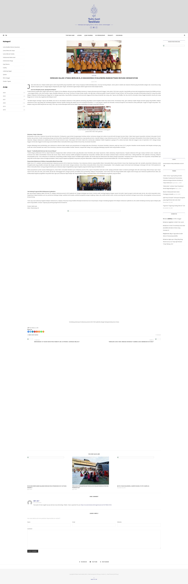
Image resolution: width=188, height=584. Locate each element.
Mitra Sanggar (6, 78)
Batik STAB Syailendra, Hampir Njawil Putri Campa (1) (133, 486)
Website (119, 522)
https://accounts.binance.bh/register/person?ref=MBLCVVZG (96, 505)
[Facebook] (28, 332)
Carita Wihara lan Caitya (9, 50)
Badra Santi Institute (33, 335)
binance (165, 225)
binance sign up (168, 239)
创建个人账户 (36, 500)
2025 (4, 92)
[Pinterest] (35, 332)
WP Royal (116, 574)
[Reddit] (37, 332)
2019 (4, 106)
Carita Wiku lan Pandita (8, 54)
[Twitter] (30, 332)
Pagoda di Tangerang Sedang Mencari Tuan (174, 205)
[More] (43, 332)
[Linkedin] (33, 332)
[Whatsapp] (41, 332)
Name (28, 522)
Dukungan (119, 35)
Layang (79, 35)
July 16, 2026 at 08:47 (37, 502)
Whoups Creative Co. (101, 574)
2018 (4, 109)
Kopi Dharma (6, 64)
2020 (4, 103)
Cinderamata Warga (8, 60)
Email (73, 522)
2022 (4, 96)
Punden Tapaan (7, 81)
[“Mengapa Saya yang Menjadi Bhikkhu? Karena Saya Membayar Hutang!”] (158, 393)
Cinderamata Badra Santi (9, 57)
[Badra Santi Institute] (94, 13)
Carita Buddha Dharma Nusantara (11, 47)
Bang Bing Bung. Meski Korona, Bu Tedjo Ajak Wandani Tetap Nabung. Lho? (173, 242)
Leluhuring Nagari (7, 71)
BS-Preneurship (100, 35)
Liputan (5, 74)
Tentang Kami (70, 35)
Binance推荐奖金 (167, 218)
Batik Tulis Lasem (179, 222)
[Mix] (39, 332)
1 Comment (158, 335)
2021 (4, 99)
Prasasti (110, 35)
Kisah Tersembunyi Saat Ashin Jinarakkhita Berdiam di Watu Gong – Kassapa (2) (174, 228)
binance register (168, 222)
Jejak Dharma (88, 35)
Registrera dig (167, 233)
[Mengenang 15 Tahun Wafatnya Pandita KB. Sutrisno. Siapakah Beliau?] (30, 393)
